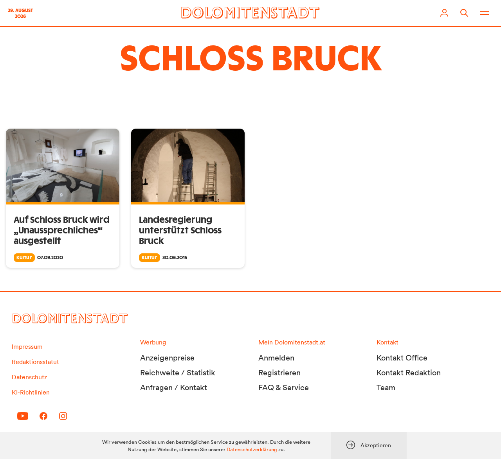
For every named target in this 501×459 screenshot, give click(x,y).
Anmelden (276, 357)
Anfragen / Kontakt (173, 387)
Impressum (27, 346)
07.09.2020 (50, 257)
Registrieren (279, 372)
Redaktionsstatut (35, 362)
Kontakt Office (402, 357)
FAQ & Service (283, 387)
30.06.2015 (174, 257)
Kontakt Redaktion (409, 372)
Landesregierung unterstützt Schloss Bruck (180, 231)
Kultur (24, 257)
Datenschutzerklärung (252, 449)
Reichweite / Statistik (177, 372)
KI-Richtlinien (31, 392)
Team (386, 387)
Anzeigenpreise (167, 357)
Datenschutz (29, 377)
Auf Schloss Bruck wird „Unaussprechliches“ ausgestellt (62, 231)
